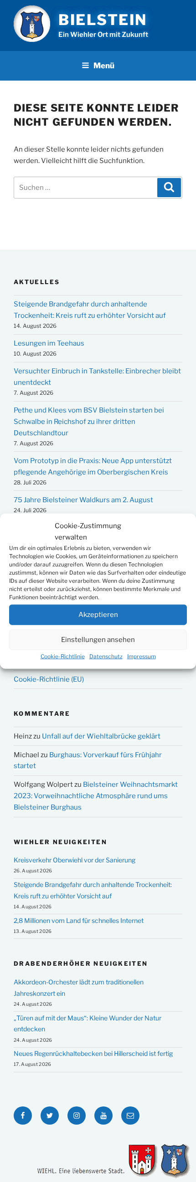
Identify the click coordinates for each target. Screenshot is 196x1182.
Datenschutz (106, 655)
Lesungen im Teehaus (49, 343)
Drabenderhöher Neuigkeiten (81, 963)
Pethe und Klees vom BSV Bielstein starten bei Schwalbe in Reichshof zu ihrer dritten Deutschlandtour (89, 421)
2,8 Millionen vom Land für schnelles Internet (79, 920)
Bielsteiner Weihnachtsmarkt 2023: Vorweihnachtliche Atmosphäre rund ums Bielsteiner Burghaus (96, 795)
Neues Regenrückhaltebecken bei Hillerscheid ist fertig (93, 1053)
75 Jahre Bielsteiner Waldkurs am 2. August (83, 500)
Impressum (141, 655)
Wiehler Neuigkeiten (60, 842)
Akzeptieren (98, 615)
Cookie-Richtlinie (63, 655)
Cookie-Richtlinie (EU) (49, 679)
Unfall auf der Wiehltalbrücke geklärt (101, 736)
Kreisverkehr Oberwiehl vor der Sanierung (74, 860)
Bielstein (102, 20)
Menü (103, 65)
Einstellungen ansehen (98, 640)
